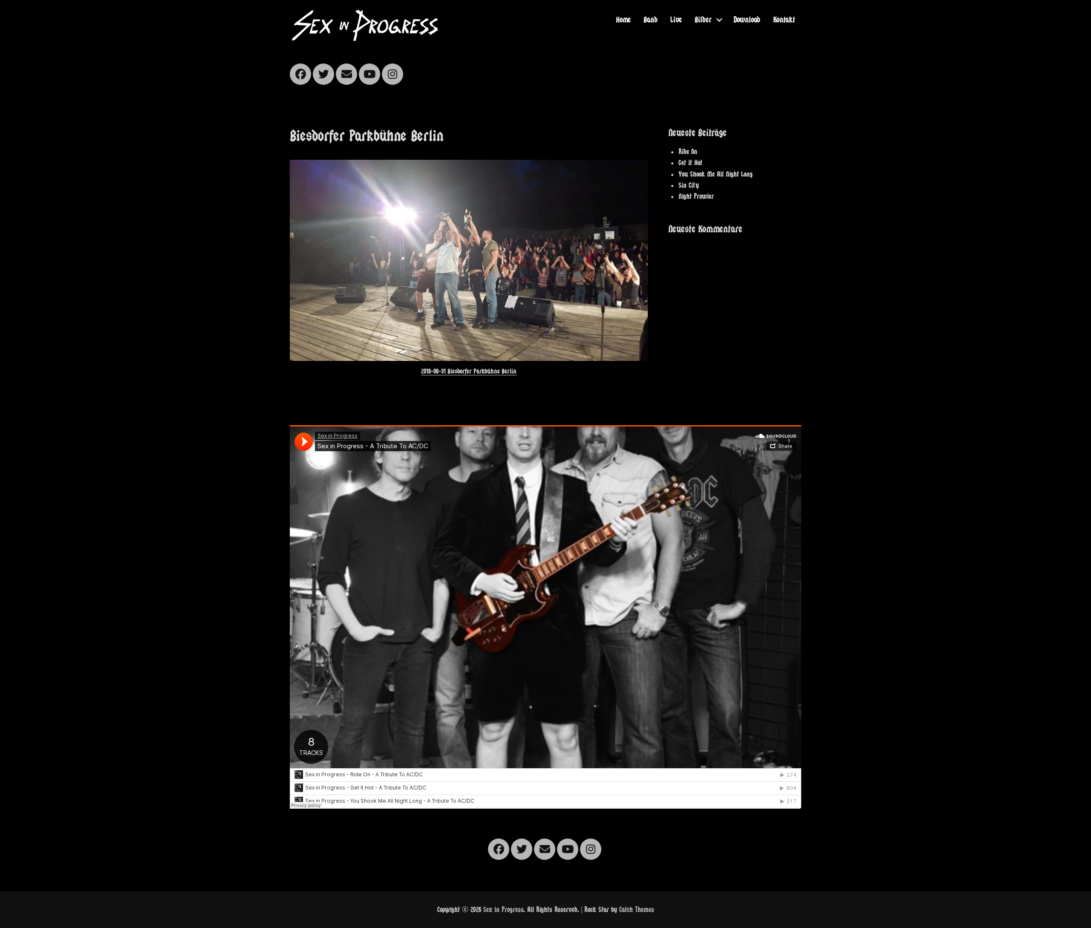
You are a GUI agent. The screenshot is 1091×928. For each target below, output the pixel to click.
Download (746, 19)
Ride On (687, 151)
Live (676, 19)
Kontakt (784, 19)
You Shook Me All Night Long (715, 174)
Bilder (703, 19)
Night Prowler (696, 196)
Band (651, 19)
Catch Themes (636, 909)
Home (623, 19)
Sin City (688, 185)
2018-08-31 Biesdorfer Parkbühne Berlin (469, 371)
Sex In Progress (503, 909)
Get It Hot (690, 163)
